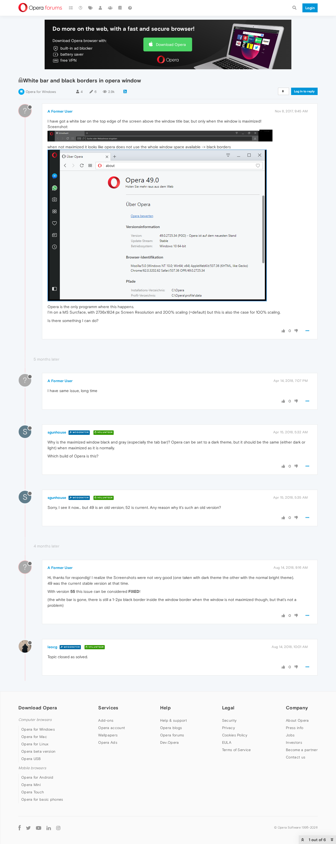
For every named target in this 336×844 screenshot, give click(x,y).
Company (297, 707)
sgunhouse (57, 432)
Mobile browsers (32, 768)
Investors (294, 742)
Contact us (295, 757)
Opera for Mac (34, 737)
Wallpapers (108, 735)
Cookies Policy (234, 735)
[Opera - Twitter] (28, 828)
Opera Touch (32, 792)
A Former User (60, 111)
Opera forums (172, 735)
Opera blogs (171, 728)
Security (229, 720)
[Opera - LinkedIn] (49, 828)
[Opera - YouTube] (38, 828)
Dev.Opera (169, 742)
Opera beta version (38, 751)
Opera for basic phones (42, 799)
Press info (294, 728)
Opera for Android (37, 777)
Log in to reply (304, 91)
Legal (228, 707)
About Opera (297, 720)
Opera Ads (107, 742)
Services (108, 707)
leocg (52, 647)
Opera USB (31, 759)
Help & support (173, 720)
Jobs (290, 735)
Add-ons (105, 720)
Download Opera (171, 44)
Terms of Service (236, 750)
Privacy (228, 728)
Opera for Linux (35, 744)
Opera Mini (31, 785)
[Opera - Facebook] (19, 827)
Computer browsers (35, 720)
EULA (226, 742)
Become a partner (302, 750)
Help (165, 707)
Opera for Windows (41, 92)
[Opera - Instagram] (58, 828)
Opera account (111, 728)
